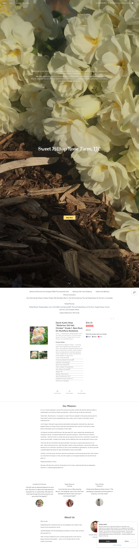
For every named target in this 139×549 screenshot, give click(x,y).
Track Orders (69, 393)
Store (4, 3)
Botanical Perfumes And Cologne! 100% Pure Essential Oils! (49, 291)
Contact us (26, 3)
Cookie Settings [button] (117, 545)
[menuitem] (111, 318)
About (11, 3)
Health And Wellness (102, 291)
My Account (57, 393)
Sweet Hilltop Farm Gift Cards (69, 313)
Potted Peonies (69, 304)
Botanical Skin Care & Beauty (82, 291)
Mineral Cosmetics (69, 295)
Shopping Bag (82, 393)
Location (17, 3)
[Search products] (134, 292)
